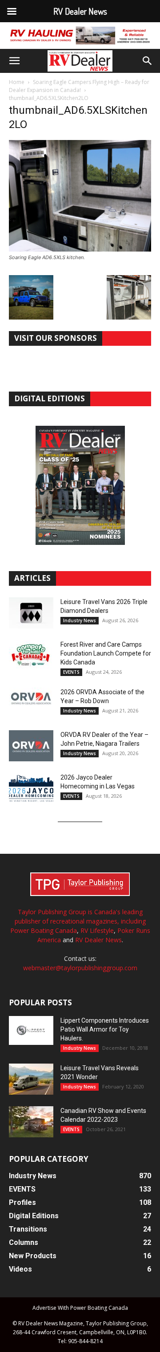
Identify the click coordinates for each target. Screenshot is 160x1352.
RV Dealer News (98, 940)
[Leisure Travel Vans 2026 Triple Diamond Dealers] (31, 612)
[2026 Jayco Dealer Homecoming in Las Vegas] (31, 788)
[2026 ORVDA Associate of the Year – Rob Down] (31, 703)
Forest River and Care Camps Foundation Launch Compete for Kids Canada (105, 653)
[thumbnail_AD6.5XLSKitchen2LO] (80, 249)
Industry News (79, 620)
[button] (14, 61)
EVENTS (71, 672)
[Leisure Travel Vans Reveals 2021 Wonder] (31, 1079)
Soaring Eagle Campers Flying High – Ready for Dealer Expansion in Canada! (79, 86)
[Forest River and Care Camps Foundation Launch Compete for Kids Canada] (31, 655)
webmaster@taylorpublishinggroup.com (80, 968)
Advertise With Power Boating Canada (80, 1308)
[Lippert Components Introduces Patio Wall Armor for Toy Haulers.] (31, 1030)
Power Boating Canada (43, 930)
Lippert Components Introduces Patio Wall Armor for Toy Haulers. (104, 1029)
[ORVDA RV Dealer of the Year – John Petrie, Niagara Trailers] (31, 745)
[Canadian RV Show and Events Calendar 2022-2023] (31, 1121)
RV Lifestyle (97, 930)
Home (16, 82)
